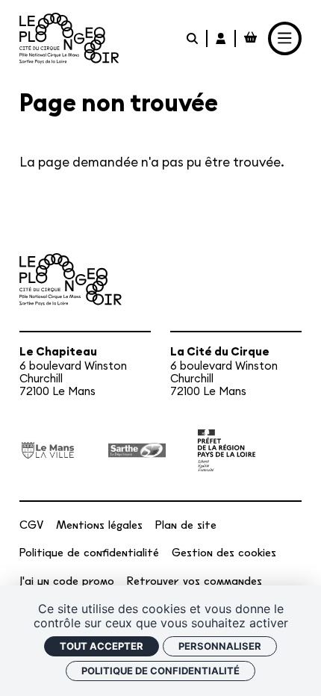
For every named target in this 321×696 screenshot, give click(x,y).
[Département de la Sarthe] (137, 450)
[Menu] (285, 39)
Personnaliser (219, 646)
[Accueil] (69, 38)
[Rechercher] (192, 38)
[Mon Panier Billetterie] (250, 38)
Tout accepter (101, 646)
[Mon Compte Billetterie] (222, 38)
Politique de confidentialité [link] (160, 671)
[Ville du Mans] (48, 450)
